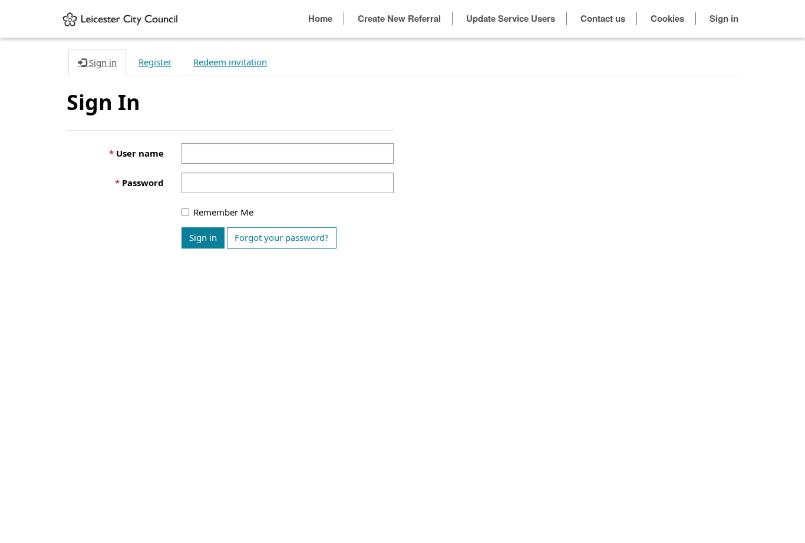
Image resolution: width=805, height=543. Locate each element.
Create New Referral (399, 18)
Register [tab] (154, 62)
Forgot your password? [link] (282, 237)
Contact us (602, 18)
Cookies (667, 18)
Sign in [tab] (102, 62)
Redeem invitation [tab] (230, 62)
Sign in (724, 18)
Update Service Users (510, 18)
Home (320, 18)
